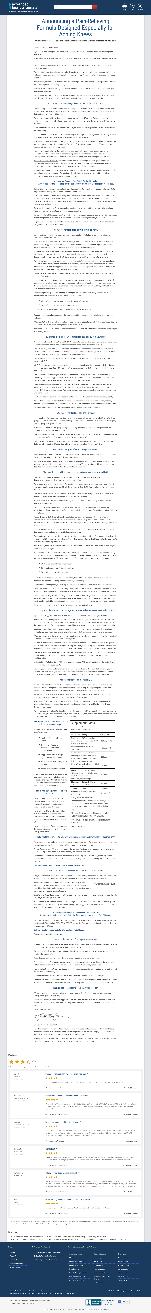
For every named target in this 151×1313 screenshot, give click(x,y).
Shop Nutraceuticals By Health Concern (83, 1247)
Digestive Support (100, 1254)
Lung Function (123, 1258)
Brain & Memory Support (77, 1273)
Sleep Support (123, 1269)
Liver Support (122, 1254)
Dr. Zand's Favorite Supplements (45, 1256)
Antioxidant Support (76, 1254)
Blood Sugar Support (76, 1265)
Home (10, 1247)
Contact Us (13, 1260)
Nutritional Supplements (41, 1247)
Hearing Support (99, 1269)
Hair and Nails (98, 1261)
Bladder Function (75, 1258)
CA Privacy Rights (58, 1293)
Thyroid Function (124, 1273)
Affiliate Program (15, 1267)
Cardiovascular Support (77, 1277)
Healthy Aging (98, 1265)
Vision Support (123, 1277)
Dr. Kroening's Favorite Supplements (46, 1260)
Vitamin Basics (123, 1280)
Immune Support (99, 1273)
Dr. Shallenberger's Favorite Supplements (47, 1252)
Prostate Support (124, 1265)
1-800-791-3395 (74, 979)
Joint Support (98, 1283)
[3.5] (11, 1061)
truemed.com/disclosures (101, 1309)
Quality (12, 1252)
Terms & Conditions (28, 1293)
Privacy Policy (14, 1293)
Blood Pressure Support (77, 1261)
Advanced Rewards (16, 1263)
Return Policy (71, 1293)
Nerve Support (123, 1261)
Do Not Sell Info (43, 1293)
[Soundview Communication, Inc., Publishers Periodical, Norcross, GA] (100, 1302)
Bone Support (74, 1269)
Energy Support (99, 1258)
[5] (47, 1078)
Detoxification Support (76, 1280)
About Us (13, 1256)
